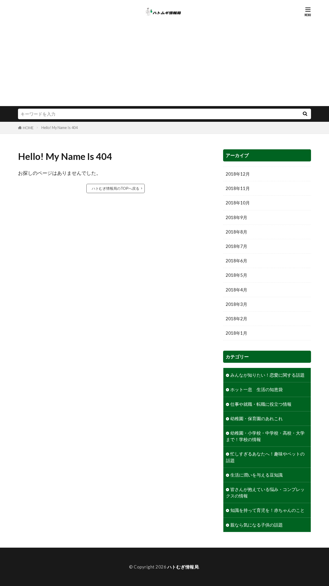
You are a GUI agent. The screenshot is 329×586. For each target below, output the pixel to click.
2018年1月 (236, 333)
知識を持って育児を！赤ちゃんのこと (267, 510)
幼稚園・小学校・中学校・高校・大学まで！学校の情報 (265, 436)
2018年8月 (236, 232)
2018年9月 (236, 217)
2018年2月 (236, 318)
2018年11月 (238, 188)
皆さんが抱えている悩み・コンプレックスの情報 (265, 492)
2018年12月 (238, 174)
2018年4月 (236, 289)
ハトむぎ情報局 (183, 567)
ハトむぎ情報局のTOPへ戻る (115, 188)
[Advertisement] (164, 67)
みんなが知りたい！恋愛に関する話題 (267, 375)
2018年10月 (238, 202)
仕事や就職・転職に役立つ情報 (260, 404)
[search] (305, 114)
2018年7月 (236, 246)
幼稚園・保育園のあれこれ (256, 418)
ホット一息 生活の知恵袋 (256, 389)
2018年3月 (236, 304)
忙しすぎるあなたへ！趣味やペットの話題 (265, 457)
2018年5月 (236, 275)
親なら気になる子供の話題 (256, 525)
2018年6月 (236, 260)
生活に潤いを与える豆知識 (256, 475)
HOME (28, 128)
